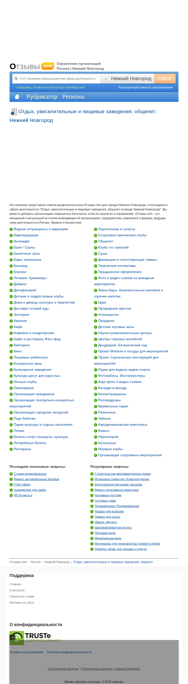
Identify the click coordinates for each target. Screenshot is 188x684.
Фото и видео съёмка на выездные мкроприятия (124, 281)
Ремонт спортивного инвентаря (117, 490)
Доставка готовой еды (31, 308)
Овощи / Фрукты (106, 522)
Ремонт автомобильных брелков (36, 479)
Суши (102, 253)
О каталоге (17, 590)
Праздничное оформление (119, 272)
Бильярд (20, 266)
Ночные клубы (25, 382)
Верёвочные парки (112, 406)
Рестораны (22, 449)
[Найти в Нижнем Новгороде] (16, 78)
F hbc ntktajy (22, 484)
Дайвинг (20, 284)
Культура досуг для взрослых (36, 376)
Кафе (18, 327)
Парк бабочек (24, 418)
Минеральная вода (108, 538)
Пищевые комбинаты (30, 357)
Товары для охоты (107, 517)
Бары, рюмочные (27, 259)
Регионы (73, 97)
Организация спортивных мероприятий (129, 455)
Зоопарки (21, 314)
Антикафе (21, 241)
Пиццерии (105, 321)
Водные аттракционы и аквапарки (40, 229)
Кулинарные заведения (32, 369)
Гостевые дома (105, 500)
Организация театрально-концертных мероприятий (42, 403)
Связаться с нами (22, 596)
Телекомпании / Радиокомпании (117, 506)
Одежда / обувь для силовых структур (121, 549)
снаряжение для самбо (30, 490)
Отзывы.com (18, 562)
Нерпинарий (107, 437)
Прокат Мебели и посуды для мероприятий (132, 351)
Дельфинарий (24, 290)
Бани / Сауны (24, 247)
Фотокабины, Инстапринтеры (121, 376)
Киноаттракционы (112, 394)
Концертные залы (27, 363)
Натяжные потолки (108, 495)
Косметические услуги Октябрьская (58, 87)
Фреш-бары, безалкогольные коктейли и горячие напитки (128, 293)
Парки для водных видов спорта (123, 369)
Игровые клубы (109, 449)
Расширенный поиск (145, 87)
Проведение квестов (114, 308)
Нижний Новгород (131, 78)
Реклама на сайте (22, 602)
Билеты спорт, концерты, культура (40, 437)
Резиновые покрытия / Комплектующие (122, 479)
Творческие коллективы (116, 266)
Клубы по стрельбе (113, 247)
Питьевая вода (105, 533)
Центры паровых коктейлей (119, 339)
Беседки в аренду (112, 388)
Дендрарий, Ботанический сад (122, 345)
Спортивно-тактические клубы (121, 235)
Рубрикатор (42, 97)
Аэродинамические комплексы (122, 424)
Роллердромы (109, 400)
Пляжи (18, 431)
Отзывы (31, 66)
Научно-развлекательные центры (124, 333)
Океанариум (23, 388)
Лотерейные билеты (29, 443)
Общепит (105, 241)
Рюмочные (106, 412)
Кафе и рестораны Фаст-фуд (36, 339)
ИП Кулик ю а (23, 495)
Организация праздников (33, 394)
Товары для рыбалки (109, 511)
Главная (15, 584)
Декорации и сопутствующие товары (127, 259)
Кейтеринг (21, 345)
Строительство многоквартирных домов (123, 474)
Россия (36, 562)
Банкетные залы (26, 253)
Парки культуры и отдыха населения (42, 424)
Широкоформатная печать (113, 527)
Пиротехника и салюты (116, 229)
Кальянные (106, 443)
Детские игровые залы (115, 327)
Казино (103, 431)
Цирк (101, 302)
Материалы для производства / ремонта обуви (127, 543)
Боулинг (20, 272)
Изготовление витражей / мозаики (118, 484)
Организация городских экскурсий (40, 412)
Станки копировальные (30, 474)
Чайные (104, 418)
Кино (17, 351)
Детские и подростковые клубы (38, 296)
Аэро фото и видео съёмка (119, 382)
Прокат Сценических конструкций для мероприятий (126, 360)
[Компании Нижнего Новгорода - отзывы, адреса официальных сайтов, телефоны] (17, 97)
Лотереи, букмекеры (30, 278)
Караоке (20, 321)
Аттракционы (108, 314)
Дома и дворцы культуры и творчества (44, 302)
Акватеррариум (25, 235)
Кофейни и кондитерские (33, 333)
